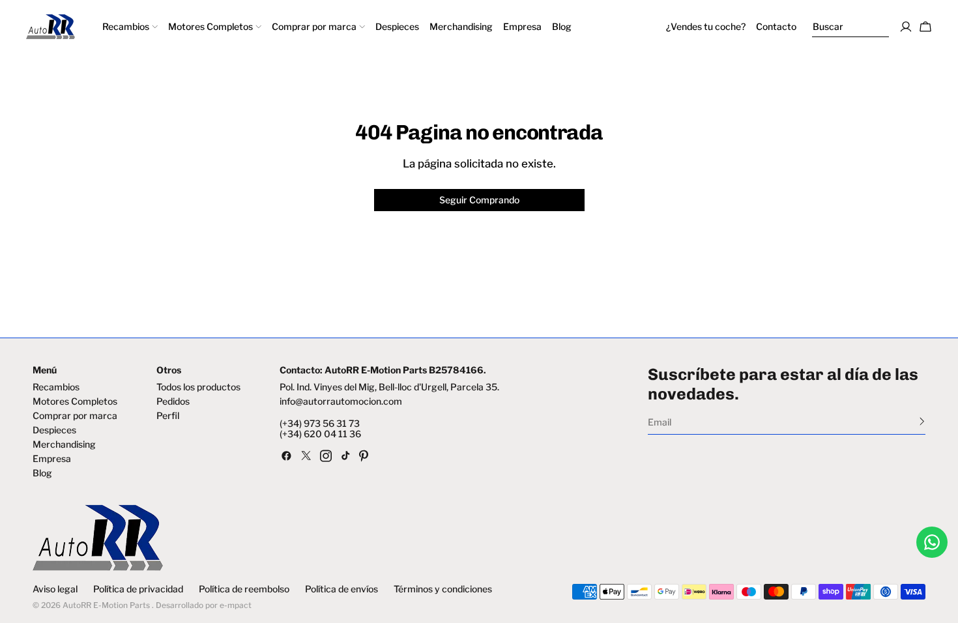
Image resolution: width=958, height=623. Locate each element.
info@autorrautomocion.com (341, 401)
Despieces (54, 430)
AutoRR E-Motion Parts (106, 605)
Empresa (52, 459)
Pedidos (173, 401)
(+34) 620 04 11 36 (320, 434)
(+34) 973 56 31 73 (320, 423)
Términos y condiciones (443, 589)
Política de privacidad (138, 589)
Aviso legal (55, 589)
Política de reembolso (244, 589)
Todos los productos (198, 387)
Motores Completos (75, 401)
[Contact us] (932, 542)
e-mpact (236, 605)
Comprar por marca (75, 416)
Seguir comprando (479, 199)
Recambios (56, 387)
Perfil (167, 416)
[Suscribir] (922, 421)
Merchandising (64, 444)
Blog (42, 473)
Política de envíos (341, 589)
